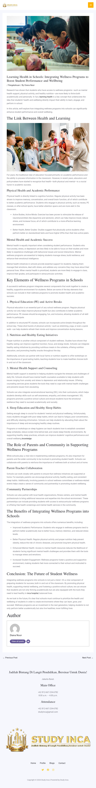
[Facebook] (48, 770)
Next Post (87, 658)
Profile (43, 763)
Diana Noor (16, 635)
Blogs (52, 763)
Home (33, 763)
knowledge (27, 438)
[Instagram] (53, 770)
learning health (45, 97)
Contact (61, 763)
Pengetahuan (14, 85)
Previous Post (10, 658)
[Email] (28, 641)
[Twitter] (43, 770)
